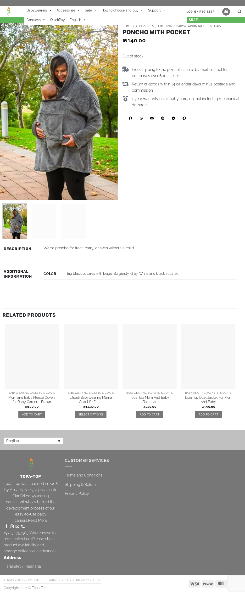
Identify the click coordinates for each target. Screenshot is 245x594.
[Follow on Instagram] (12, 527)
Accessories (66, 10)
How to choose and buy (120, 10)
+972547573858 (17, 533)
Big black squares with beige (89, 273)
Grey (134, 273)
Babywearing (37, 10)
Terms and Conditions (83, 475)
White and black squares (158, 273)
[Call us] (23, 527)
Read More (37, 520)
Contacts (34, 20)
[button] (201, 12)
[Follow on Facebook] (6, 527)
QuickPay (57, 20)
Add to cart (32, 414)
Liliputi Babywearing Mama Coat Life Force (91, 399)
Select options (90, 414)
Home (126, 26)
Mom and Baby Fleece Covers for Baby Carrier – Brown (32, 399)
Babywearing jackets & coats (198, 26)
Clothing (165, 26)
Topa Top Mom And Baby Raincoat (149, 399)
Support (154, 10)
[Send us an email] (17, 527)
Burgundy (121, 273)
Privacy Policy (77, 493)
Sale (88, 10)
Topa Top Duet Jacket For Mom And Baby (208, 399)
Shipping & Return (80, 484)
